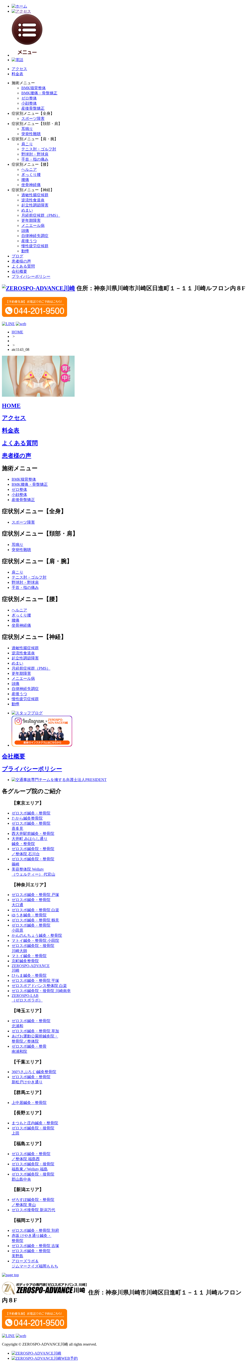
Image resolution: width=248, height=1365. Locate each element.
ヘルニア (29, 169)
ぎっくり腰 (31, 175)
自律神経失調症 (34, 236)
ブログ (17, 256)
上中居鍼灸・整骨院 (29, 1103)
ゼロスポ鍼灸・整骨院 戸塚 (35, 895)
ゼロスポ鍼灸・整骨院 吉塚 (35, 1246)
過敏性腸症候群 (34, 195)
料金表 (17, 74)
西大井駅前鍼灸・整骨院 (33, 833)
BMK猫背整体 (33, 88)
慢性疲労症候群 (34, 246)
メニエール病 (33, 225)
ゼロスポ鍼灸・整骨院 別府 (35, 1230)
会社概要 (19, 271)
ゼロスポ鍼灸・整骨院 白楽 (35, 910)
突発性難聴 (31, 134)
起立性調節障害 (34, 205)
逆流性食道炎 (33, 200)
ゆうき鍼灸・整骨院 (29, 915)
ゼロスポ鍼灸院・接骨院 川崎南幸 (41, 991)
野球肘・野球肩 (34, 154)
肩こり (27, 144)
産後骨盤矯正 (33, 108)
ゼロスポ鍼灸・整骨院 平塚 (35, 981)
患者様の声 (21, 261)
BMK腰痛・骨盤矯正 (39, 93)
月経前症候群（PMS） (40, 215)
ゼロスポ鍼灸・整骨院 (31, 813)
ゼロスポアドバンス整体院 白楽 (39, 986)
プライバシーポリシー (31, 276)
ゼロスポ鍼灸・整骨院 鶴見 (35, 920)
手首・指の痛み (34, 159)
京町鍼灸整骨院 (25, 961)
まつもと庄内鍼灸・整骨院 (35, 1123)
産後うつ (29, 241)
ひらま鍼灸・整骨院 (29, 975)
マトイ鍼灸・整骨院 (29, 956)
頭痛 (25, 231)
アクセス (19, 69)
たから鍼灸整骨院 (27, 818)
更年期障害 (31, 220)
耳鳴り (27, 129)
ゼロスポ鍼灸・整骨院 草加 (35, 1031)
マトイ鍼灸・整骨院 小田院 (35, 940)
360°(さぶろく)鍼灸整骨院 (34, 1072)
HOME (17, 332)
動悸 (25, 251)
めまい (27, 210)
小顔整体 (29, 103)
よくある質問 (23, 266)
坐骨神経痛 (31, 185)
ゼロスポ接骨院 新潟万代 (33, 1210)
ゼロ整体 (29, 98)
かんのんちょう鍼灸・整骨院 (37, 935)
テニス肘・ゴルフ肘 (38, 149)
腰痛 (25, 180)
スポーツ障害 (33, 118)
